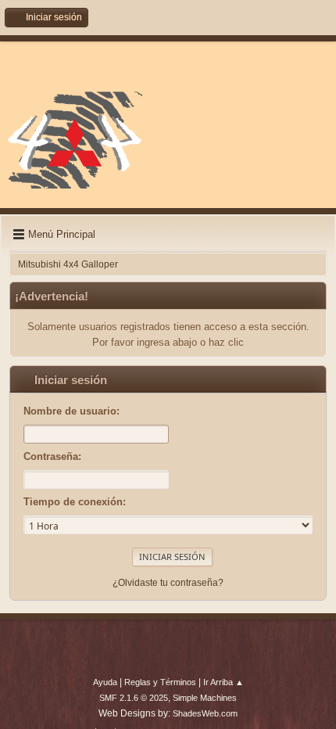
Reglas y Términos (160, 682)
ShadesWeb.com (205, 713)
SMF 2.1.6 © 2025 (133, 697)
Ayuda (105, 682)
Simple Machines (205, 697)
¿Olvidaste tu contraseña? (168, 582)
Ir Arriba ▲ (223, 682)
